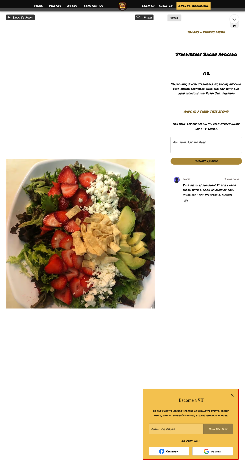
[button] (20, 17)
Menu (38, 6)
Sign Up (148, 6)
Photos (55, 6)
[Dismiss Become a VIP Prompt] (232, 395)
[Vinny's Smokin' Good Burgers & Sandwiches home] (122, 6)
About (72, 6)
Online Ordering (193, 6)
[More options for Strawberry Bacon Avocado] (234, 19)
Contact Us (93, 6)
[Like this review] (187, 200)
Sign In (166, 6)
